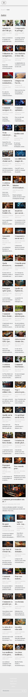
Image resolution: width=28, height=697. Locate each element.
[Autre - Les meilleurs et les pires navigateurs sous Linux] (7, 647)
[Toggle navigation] (4, 2)
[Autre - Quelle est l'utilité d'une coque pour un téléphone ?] (7, 205)
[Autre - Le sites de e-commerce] (7, 621)
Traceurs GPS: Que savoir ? (6, 341)
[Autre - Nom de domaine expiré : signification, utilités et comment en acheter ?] (20, 544)
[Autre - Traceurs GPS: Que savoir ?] (7, 333)
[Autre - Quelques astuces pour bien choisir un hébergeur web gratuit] (20, 308)
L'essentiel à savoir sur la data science (20, 238)
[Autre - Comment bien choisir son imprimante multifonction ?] (7, 435)
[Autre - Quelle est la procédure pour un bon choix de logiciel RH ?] (7, 409)
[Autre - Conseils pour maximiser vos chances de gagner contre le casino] (20, 257)
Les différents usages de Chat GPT (20, 161)
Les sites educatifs (18, 628)
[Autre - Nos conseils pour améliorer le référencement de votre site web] (20, 460)
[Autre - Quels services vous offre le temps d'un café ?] (7, 257)
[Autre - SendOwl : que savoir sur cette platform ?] (20, 205)
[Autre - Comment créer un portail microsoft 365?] (7, 571)
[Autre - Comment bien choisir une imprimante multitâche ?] (7, 308)
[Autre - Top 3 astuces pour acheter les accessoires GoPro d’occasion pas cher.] (20, 384)
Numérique (13, 678)
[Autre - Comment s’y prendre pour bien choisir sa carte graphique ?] (7, 596)
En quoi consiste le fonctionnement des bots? (8, 527)
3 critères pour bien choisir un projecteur (6, 186)
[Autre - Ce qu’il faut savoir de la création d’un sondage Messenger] (20, 409)
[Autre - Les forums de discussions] (20, 596)
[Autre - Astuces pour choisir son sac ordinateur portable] (20, 333)
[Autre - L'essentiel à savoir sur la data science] (20, 230)
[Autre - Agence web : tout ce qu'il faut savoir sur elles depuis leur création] (21, 517)
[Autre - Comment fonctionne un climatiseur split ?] (20, 359)
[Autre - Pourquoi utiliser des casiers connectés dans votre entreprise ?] (7, 384)
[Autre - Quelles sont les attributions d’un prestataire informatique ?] (20, 128)
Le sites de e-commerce (7, 628)
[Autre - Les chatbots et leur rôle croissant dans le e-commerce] (20, 48)
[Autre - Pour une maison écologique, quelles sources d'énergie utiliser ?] (20, 571)
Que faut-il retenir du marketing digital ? (6, 552)
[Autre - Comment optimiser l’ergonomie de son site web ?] (20, 102)
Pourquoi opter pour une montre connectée (7, 291)
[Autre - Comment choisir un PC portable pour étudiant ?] (7, 153)
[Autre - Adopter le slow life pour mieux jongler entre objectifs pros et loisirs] (7, 22)
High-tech (13, 681)
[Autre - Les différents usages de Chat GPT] (20, 153)
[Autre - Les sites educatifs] (20, 621)
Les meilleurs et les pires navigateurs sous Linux (7, 655)
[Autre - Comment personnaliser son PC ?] (14, 490)
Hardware (13, 684)
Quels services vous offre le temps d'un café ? (7, 266)
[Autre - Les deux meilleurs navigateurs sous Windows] (20, 647)
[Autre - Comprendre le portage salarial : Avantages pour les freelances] (20, 22)
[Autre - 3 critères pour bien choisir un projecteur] (6, 178)
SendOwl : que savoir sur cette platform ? (19, 214)
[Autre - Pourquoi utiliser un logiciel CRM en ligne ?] (7, 460)
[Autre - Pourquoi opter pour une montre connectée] (7, 283)
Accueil (3, 9)
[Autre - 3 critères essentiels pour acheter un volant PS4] (7, 359)
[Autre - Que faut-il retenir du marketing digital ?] (7, 544)
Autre (13, 686)
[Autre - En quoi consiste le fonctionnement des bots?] (8, 518)
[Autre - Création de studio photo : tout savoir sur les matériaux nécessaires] (20, 435)
